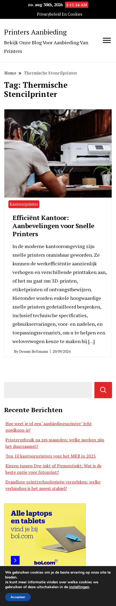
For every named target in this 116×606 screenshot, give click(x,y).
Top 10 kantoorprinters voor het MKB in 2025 (50, 456)
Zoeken (103, 390)
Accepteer (18, 597)
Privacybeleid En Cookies (59, 14)
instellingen (79, 587)
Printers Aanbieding (35, 31)
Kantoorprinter (24, 204)
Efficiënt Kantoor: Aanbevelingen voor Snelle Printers (53, 225)
